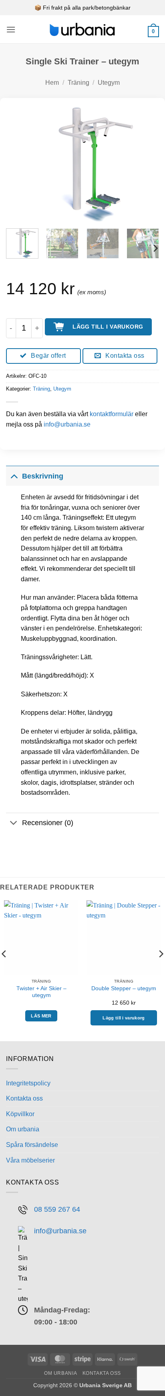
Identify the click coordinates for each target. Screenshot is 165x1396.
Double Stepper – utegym (123, 988)
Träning (78, 82)
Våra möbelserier (30, 1160)
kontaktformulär (111, 414)
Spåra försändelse (32, 1144)
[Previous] (19, 163)
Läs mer (41, 1015)
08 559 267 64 (57, 1209)
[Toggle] (14, 476)
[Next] (146, 163)
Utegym (109, 82)
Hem (52, 82)
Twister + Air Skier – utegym (41, 992)
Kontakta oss (24, 1098)
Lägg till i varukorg (107, 326)
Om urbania (22, 1129)
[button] (11, 29)
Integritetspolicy (28, 1083)
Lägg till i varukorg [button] (124, 1017)
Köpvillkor (20, 1114)
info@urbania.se (67, 424)
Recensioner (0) (47, 823)
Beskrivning (42, 476)
